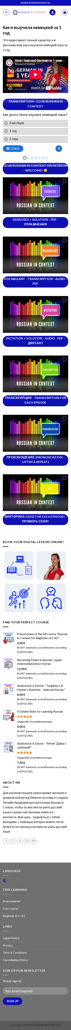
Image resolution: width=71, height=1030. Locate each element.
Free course (10, 908)
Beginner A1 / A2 (14, 915)
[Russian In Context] (29, 12)
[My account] (52, 12)
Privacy (8, 945)
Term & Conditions (15, 952)
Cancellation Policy (15, 960)
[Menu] (6, 12)
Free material (11, 901)
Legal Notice (11, 938)
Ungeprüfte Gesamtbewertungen (34, 721)
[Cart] (65, 12)
